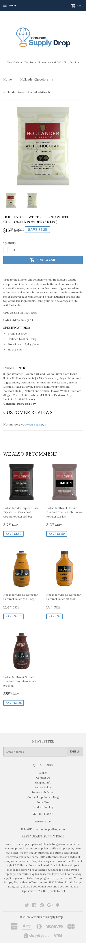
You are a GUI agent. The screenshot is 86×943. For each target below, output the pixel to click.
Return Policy (43, 787)
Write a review (35, 424)
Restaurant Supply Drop (46, 917)
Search (43, 772)
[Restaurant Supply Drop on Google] (50, 906)
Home (7, 79)
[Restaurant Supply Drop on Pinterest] (41, 906)
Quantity (9, 243)
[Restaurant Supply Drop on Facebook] (34, 906)
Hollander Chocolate (34, 79)
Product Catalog (43, 807)
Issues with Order (43, 792)
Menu (12, 5)
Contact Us (43, 777)
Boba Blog (43, 802)
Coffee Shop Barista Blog (43, 797)
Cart (80, 5)
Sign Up (75, 751)
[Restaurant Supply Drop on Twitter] (27, 906)
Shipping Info (43, 782)
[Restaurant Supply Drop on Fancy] (57, 906)
